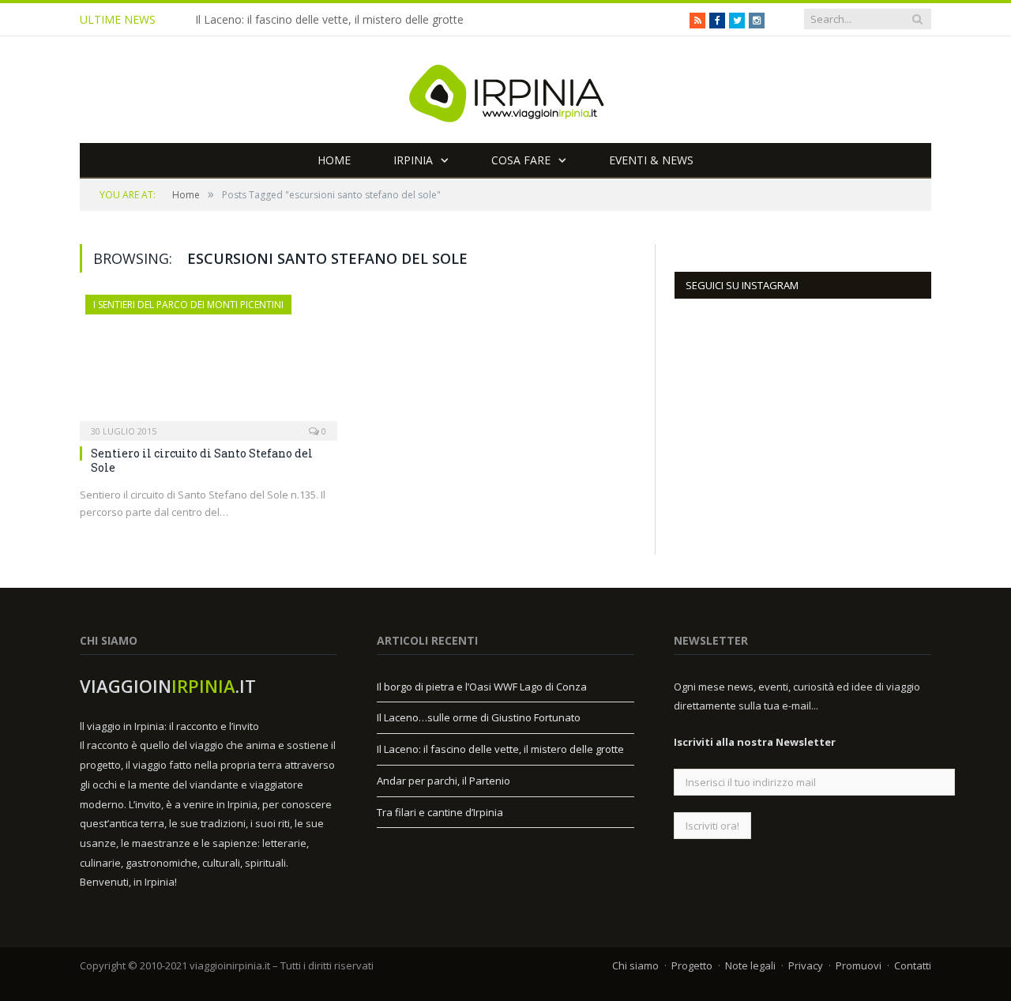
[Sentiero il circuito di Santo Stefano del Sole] (208, 363)
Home (334, 159)
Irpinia (413, 159)
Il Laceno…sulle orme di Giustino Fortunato (479, 717)
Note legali (750, 965)
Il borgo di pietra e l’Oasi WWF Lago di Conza (482, 686)
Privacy (805, 965)
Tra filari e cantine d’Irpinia (440, 812)
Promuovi (858, 965)
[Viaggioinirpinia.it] (505, 90)
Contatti (912, 965)
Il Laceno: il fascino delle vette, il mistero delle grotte (329, 20)
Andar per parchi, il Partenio (443, 780)
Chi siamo (635, 965)
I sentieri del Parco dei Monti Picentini (188, 304)
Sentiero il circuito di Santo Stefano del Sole (202, 460)
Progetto (691, 965)
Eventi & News (651, 159)
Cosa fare (521, 159)
